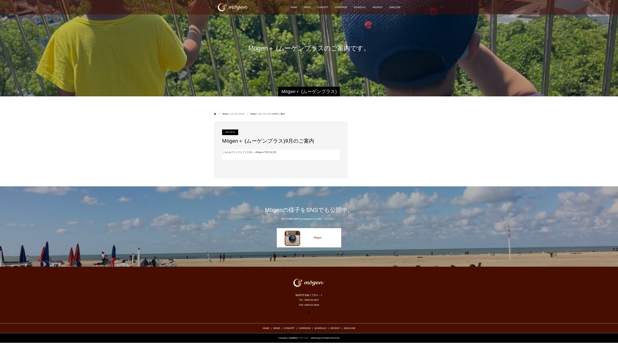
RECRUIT (378, 7)
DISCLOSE (395, 7)
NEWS (307, 7)
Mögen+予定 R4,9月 (266, 152)
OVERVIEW (341, 7)
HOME (293, 7)
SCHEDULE (360, 7)
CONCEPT (322, 7)
